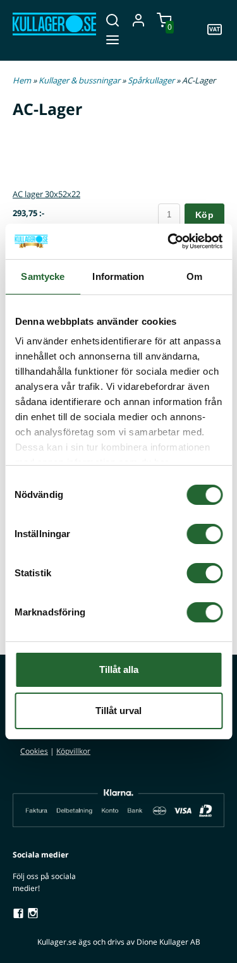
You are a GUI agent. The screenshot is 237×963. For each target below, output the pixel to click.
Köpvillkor (73, 751)
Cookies (34, 751)
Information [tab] (118, 276)
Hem (22, 80)
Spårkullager (152, 80)
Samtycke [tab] (42, 276)
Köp (204, 215)
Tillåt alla (118, 669)
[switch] (204, 534)
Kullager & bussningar (80, 80)
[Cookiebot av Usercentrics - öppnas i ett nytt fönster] (168, 241)
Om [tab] (194, 276)
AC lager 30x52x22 (46, 194)
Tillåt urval (118, 710)
